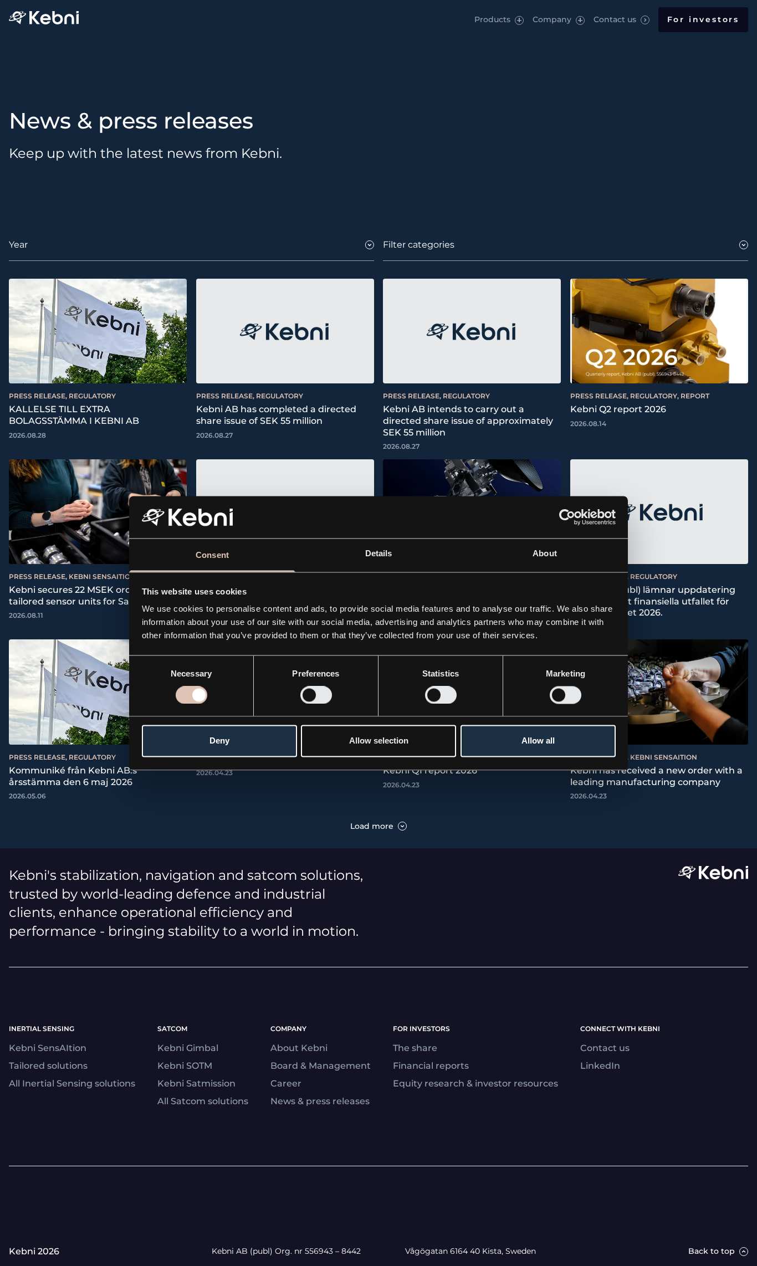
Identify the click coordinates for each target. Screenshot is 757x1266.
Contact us (615, 19)
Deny (219, 741)
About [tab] (545, 553)
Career (285, 1083)
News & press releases (320, 1101)
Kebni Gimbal (187, 1048)
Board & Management (320, 1065)
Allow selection (378, 741)
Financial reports (431, 1065)
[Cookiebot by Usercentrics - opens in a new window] (567, 517)
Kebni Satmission (196, 1083)
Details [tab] (378, 553)
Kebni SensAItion (47, 1048)
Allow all (538, 741)
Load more (371, 826)
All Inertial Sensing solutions (72, 1083)
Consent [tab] (212, 555)
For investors (703, 19)
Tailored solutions (48, 1065)
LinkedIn (600, 1065)
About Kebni (299, 1048)
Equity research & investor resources (475, 1083)
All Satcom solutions (202, 1101)
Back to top (711, 1251)
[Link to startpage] (44, 19)
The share (415, 1048)
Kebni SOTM (184, 1065)
